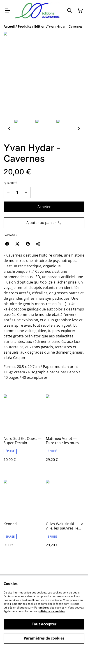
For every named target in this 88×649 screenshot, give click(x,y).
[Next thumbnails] (79, 128)
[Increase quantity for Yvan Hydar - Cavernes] (26, 192)
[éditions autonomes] (37, 10)
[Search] (69, 11)
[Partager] (38, 243)
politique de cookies (51, 611)
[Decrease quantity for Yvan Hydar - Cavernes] (8, 192)
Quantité (10, 183)
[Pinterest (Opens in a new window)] (27, 243)
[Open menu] (7, 11)
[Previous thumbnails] (9, 128)
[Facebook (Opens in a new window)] (7, 243)
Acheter (44, 206)
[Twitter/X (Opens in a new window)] (17, 243)
